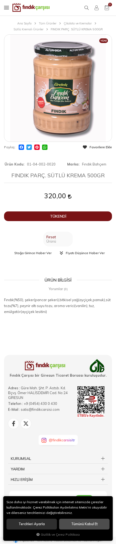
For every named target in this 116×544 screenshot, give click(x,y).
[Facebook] (21, 147)
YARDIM (18, 469)
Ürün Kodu (14, 164)
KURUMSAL (21, 458)
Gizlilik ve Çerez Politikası (60, 534)
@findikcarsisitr (62, 440)
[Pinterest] (37, 147)
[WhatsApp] (45, 147)
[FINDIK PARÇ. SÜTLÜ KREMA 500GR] (58, 88)
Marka (73, 164)
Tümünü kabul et (84, 524)
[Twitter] (29, 147)
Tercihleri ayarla (32, 524)
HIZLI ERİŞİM (22, 479)
